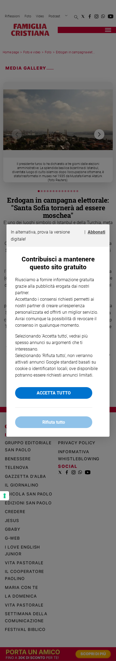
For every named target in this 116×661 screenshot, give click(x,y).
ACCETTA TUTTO (54, 393)
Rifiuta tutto (53, 422)
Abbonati (96, 232)
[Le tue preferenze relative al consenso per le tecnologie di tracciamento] (4, 495)
